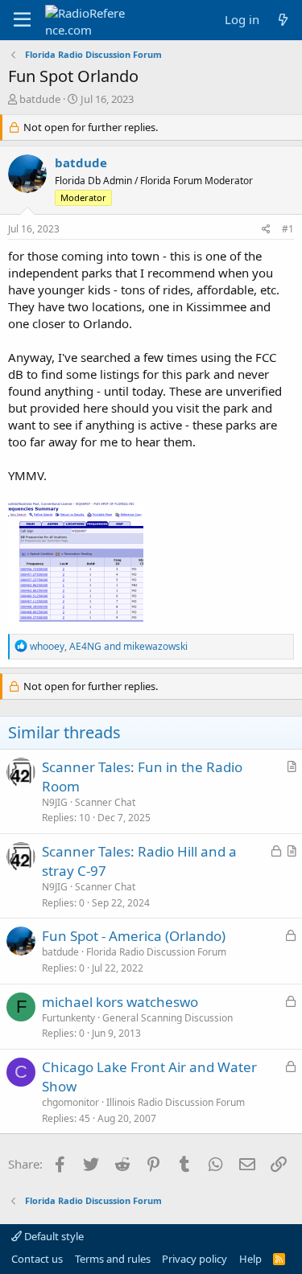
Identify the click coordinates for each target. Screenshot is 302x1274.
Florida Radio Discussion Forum (156, 952)
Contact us (37, 1258)
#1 (288, 229)
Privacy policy (194, 1258)
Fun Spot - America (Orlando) (133, 936)
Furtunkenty (68, 1018)
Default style (53, 1236)
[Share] (266, 229)
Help (250, 1258)
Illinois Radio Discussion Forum (175, 1102)
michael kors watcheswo (120, 1001)
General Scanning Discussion (167, 1018)
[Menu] (22, 20)
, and (109, 646)
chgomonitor (70, 1102)
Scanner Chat (105, 802)
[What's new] (283, 20)
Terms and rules (113, 1258)
